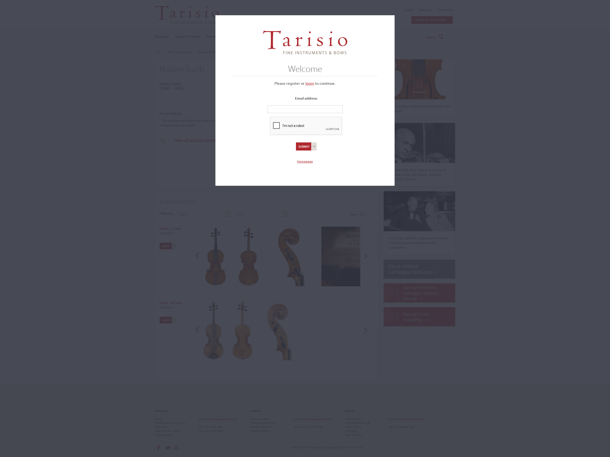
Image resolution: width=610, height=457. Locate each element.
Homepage (305, 161)
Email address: (306, 98)
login (309, 83)
